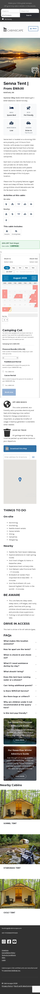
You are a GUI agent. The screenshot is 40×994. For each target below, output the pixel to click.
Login (4, 960)
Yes (9, 371)
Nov (26, 268)
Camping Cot (11, 344)
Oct (20, 268)
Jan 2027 (9, 272)
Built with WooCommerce (24, 986)
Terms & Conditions (9, 955)
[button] (20, 58)
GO (33, 457)
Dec (33, 268)
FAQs (3, 957)
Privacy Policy (7, 986)
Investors (5, 950)
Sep (13, 268)
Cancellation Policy (8, 953)
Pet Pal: (4, 316)
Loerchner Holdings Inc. (12, 970)
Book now (9, 392)
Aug (7, 268)
